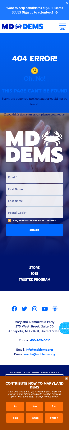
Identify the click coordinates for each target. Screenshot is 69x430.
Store (34, 267)
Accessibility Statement (24, 372)
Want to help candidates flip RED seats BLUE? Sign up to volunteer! (34, 10)
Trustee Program (34, 279)
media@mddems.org (39, 354)
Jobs (35, 273)
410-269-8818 (40, 340)
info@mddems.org (39, 349)
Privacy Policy (50, 372)
